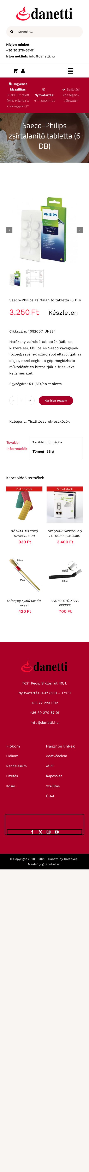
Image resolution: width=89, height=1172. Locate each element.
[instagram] (49, 832)
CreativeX (70, 859)
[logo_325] (44, 662)
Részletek (24, 505)
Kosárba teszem (56, 400)
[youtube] (57, 832)
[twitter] (40, 832)
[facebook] (32, 832)
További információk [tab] (16, 445)
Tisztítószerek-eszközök (49, 421)
